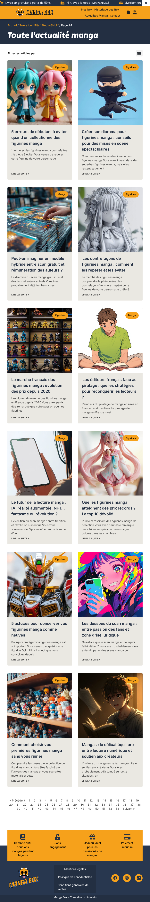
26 (53, 804)
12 (91, 800)
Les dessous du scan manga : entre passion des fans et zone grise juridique (109, 629)
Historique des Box (106, 9)
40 (26, 808)
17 (124, 800)
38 (139, 804)
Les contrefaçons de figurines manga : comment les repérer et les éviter (107, 264)
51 (103, 808)
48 (82, 808)
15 (111, 800)
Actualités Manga (96, 15)
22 (25, 804)
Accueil (12, 25)
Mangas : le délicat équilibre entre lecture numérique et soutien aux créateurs (108, 750)
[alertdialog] (75, 3)
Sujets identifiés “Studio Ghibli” (39, 25)
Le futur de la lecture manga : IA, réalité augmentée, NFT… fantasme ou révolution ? (38, 508)
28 (68, 804)
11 (85, 800)
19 (137, 800)
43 (47, 808)
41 (32, 808)
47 (75, 808)
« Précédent (17, 800)
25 (46, 804)
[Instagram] (127, 878)
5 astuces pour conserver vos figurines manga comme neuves (39, 629)
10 (78, 800)
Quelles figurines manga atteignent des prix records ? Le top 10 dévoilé (109, 508)
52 (110, 808)
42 (39, 808)
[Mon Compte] (135, 12)
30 (82, 804)
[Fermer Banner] (146, 3)
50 (97, 808)
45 (61, 808)
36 (125, 804)
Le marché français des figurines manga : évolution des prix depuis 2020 (36, 385)
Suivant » (129, 808)
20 (11, 804)
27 (60, 804)
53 (117, 808)
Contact (115, 15)
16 (117, 800)
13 (97, 800)
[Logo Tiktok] (139, 878)
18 (130, 800)
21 (17, 804)
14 (104, 800)
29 (75, 804)
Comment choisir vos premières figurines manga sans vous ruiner (36, 750)
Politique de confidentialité (75, 877)
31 (89, 804)
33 (103, 804)
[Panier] (128, 12)
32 (96, 804)
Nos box (86, 9)
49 (90, 808)
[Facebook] (115, 878)
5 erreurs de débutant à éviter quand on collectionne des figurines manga (39, 137)
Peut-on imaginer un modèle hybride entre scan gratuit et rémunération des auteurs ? (37, 264)
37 (132, 804)
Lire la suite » (20, 173)
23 (32, 804)
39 (18, 808)
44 (54, 808)
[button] (139, 53)
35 (117, 804)
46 (68, 808)
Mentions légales (75, 869)
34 (110, 804)
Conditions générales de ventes (73, 887)
